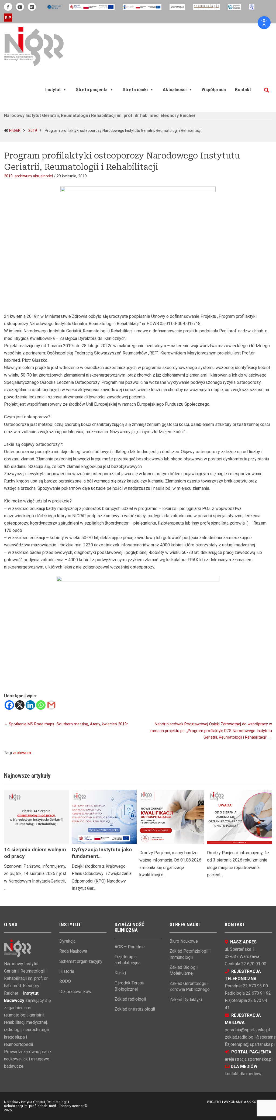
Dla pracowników (75, 991)
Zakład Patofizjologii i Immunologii (190, 954)
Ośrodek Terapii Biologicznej (129, 985)
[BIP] (8, 17)
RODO (65, 981)
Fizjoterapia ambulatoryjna (127, 959)
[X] (20, 705)
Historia (66, 971)
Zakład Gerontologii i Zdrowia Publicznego (190, 986)
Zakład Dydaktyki (186, 999)
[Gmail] (51, 705)
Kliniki (120, 973)
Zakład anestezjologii (135, 1009)
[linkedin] (32, 7)
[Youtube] (20, 7)
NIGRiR (14, 130)
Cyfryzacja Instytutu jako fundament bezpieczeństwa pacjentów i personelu (104, 859)
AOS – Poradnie (130, 946)
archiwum (22, 752)
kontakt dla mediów (243, 1073)
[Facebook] (9, 705)
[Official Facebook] (8, 7)
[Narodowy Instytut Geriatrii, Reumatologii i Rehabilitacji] (34, 46)
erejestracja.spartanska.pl (248, 1059)
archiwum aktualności (34, 176)
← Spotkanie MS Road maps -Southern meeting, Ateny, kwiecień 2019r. (66, 724)
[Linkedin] (30, 705)
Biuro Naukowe (184, 941)
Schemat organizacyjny (80, 961)
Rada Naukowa (73, 951)
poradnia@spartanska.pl (247, 1029)
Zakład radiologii (130, 999)
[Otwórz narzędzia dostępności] (264, 22)
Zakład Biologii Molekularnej (184, 970)
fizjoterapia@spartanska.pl (250, 1044)
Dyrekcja (67, 941)
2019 (32, 130)
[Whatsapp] (41, 705)
